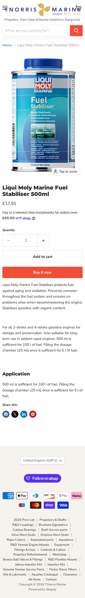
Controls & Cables (53, 550)
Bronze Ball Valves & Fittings (23, 559)
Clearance (70, 574)
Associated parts (42, 540)
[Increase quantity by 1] (44, 240)
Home (7, 45)
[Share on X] (14, 414)
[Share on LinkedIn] (23, 414)
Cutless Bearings (24, 530)
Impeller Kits (56, 564)
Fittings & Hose (24, 550)
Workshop (59, 554)
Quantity (8, 230)
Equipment (61, 545)
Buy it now (42, 272)
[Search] (76, 30)
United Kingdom (40, 460)
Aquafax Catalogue (44, 574)
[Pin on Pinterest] (32, 414)
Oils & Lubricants (14, 574)
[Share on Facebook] (5, 414)
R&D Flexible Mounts (62, 559)
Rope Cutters (16, 540)
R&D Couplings (23, 525)
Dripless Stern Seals (55, 535)
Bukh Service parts (54, 530)
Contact (51, 579)
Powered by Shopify (42, 589)
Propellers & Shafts (53, 520)
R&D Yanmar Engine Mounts (29, 545)
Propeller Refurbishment (30, 554)
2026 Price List (24, 520)
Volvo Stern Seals (23, 535)
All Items (34, 579)
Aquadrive (66, 540)
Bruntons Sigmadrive (53, 525)
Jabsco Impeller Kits (28, 564)
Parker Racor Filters (63, 569)
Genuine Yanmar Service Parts (23, 569)
